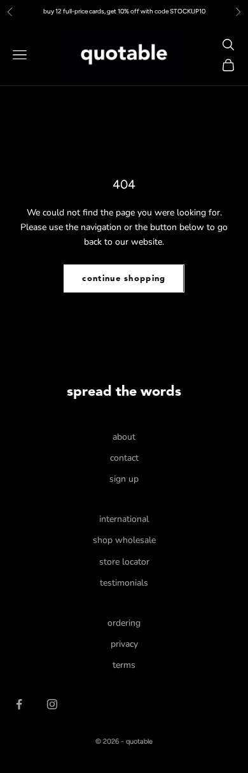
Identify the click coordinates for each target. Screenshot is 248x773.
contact (124, 458)
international (124, 519)
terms (124, 665)
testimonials (124, 583)
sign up (124, 479)
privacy (124, 644)
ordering (124, 623)
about (124, 437)
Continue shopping (123, 279)
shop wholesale (124, 540)
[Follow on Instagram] (52, 704)
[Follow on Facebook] (19, 704)
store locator (124, 562)
